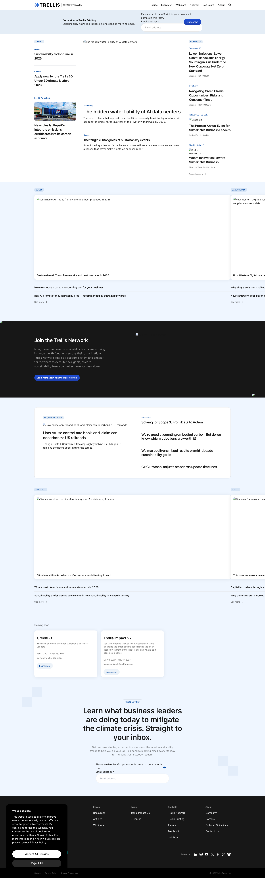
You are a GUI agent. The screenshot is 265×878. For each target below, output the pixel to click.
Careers (37, 71)
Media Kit (173, 831)
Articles (97, 818)
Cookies (37, 873)
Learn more (57, 377)
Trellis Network (177, 812)
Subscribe (192, 21)
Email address (150, 21)
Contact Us (212, 831)
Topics (153, 4)
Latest (39, 41)
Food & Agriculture (42, 98)
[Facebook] (217, 854)
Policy (235, 489)
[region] (36, 838)
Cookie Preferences (69, 873)
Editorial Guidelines (216, 825)
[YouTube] (206, 854)
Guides (37, 49)
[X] (212, 854)
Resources (99, 812)
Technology (88, 105)
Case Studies (239, 190)
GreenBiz (136, 818)
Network (194, 4)
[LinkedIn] (195, 854)
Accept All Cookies (37, 854)
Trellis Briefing (176, 818)
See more (39, 302)
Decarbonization (53, 418)
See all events (196, 174)
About (221, 4)
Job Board (208, 4)
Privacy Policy (51, 873)
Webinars (180, 4)
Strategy (41, 489)
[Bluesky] (229, 854)
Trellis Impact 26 (140, 812)
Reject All (37, 863)
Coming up (195, 41)
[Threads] (223, 854)
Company (211, 812)
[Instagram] (201, 854)
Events (165, 4)
